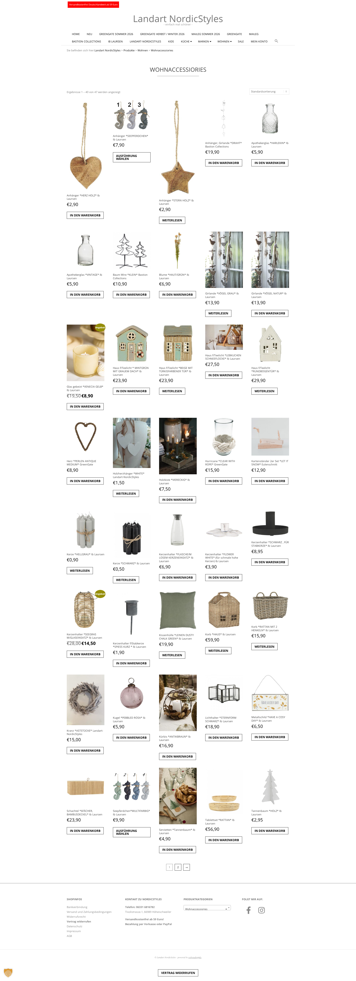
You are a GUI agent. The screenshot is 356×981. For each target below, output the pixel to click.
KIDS (171, 41)
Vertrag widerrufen (178, 973)
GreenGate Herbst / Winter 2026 (162, 34)
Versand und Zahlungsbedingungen (89, 912)
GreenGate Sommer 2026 (116, 34)
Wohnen (223, 41)
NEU (89, 34)
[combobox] (207, 907)
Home (76, 34)
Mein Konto (259, 41)
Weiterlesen (172, 220)
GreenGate (234, 34)
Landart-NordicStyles (145, 41)
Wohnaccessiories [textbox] (206, 909)
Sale (241, 41)
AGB (69, 936)
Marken (203, 41)
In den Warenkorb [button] (85, 215)
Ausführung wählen (126, 157)
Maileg (253, 34)
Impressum (74, 931)
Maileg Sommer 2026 (206, 34)
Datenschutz (74, 926)
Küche (185, 41)
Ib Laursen (115, 41)
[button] (276, 41)
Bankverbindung (77, 907)
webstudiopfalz (195, 957)
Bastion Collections (86, 41)
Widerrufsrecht (76, 916)
